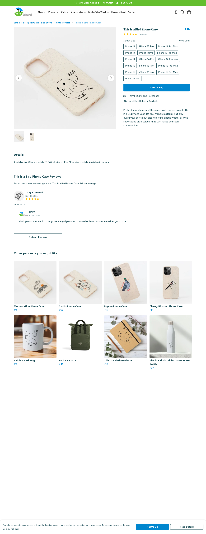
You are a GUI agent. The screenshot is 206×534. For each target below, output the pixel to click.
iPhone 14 (130, 59)
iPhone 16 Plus (132, 78)
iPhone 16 (130, 72)
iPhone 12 (130, 46)
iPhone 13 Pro (146, 53)
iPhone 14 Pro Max (168, 59)
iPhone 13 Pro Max (167, 53)
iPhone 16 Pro (146, 72)
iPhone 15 (130, 66)
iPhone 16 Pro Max (168, 72)
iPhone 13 (130, 53)
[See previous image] (18, 78)
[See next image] (111, 78)
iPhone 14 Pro (146, 59)
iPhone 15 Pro (146, 66)
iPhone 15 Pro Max (168, 66)
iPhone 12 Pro (146, 46)
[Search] (182, 12)
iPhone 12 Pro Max (168, 46)
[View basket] (189, 12)
